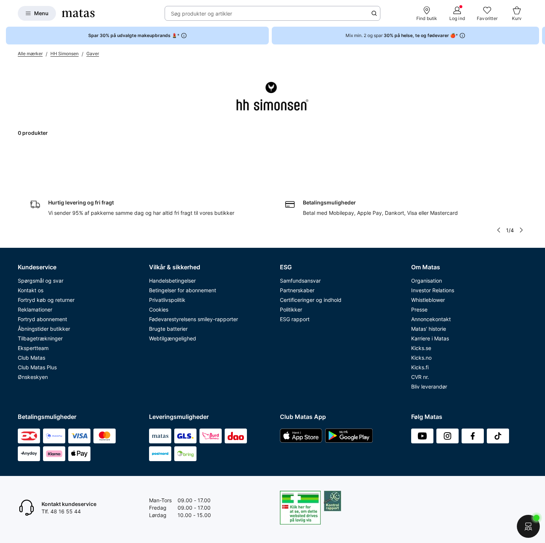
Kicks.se (421, 348)
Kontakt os (30, 290)
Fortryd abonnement (42, 319)
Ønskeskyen (33, 377)
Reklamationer (35, 309)
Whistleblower (428, 300)
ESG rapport (295, 319)
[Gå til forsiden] (78, 13)
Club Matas (31, 357)
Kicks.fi (420, 367)
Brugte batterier (168, 329)
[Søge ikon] (374, 13)
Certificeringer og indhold (310, 300)
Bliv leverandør (429, 386)
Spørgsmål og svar (40, 280)
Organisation (426, 280)
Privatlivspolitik (167, 300)
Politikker (291, 309)
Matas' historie (428, 329)
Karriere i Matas (430, 338)
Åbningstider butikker (44, 329)
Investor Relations (432, 290)
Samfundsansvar (300, 280)
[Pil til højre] (539, 35)
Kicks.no (421, 357)
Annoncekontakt (431, 319)
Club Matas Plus (37, 367)
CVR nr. (420, 377)
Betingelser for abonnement (182, 290)
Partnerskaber (297, 290)
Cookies (158, 309)
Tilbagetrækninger (40, 338)
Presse (419, 309)
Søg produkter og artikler (201, 13)
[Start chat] (528, 526)
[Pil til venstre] (499, 230)
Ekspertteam (33, 348)
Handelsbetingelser (172, 280)
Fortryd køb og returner (46, 300)
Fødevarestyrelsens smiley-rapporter (193, 319)
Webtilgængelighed (172, 338)
